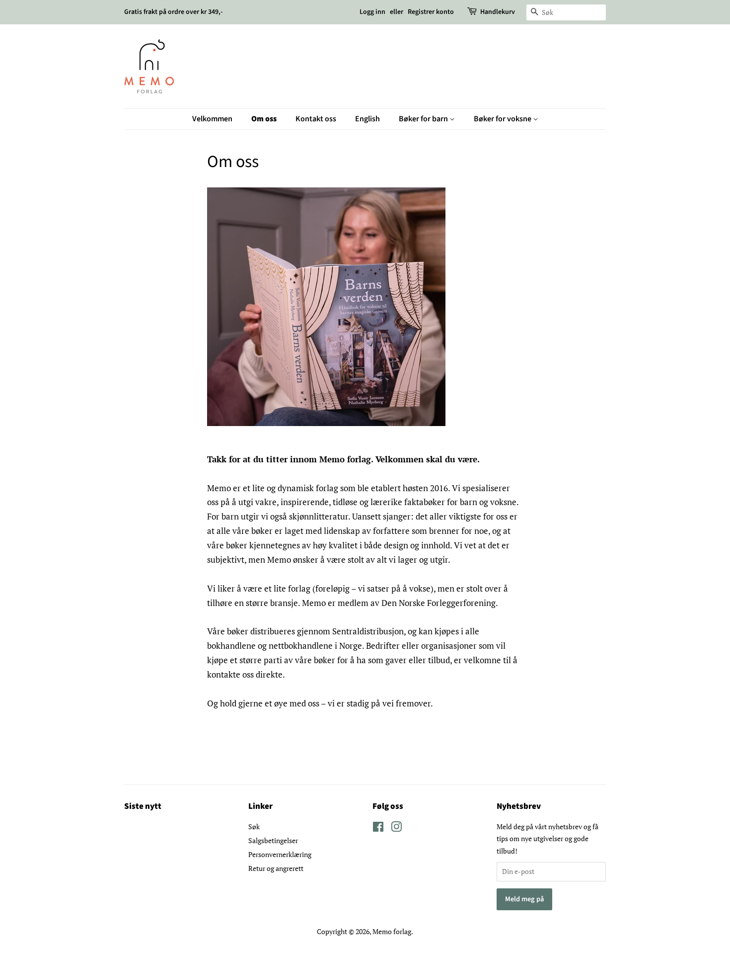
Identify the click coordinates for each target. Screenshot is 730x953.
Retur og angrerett (275, 868)
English (367, 118)
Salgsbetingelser (273, 840)
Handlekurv (497, 12)
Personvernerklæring (279, 854)
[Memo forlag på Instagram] (396, 828)
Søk (254, 826)
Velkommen (212, 118)
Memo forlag (391, 931)
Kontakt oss (315, 118)
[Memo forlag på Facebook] (378, 828)
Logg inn (372, 12)
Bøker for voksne (503, 118)
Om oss (264, 118)
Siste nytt (142, 806)
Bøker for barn (424, 118)
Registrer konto (431, 12)
